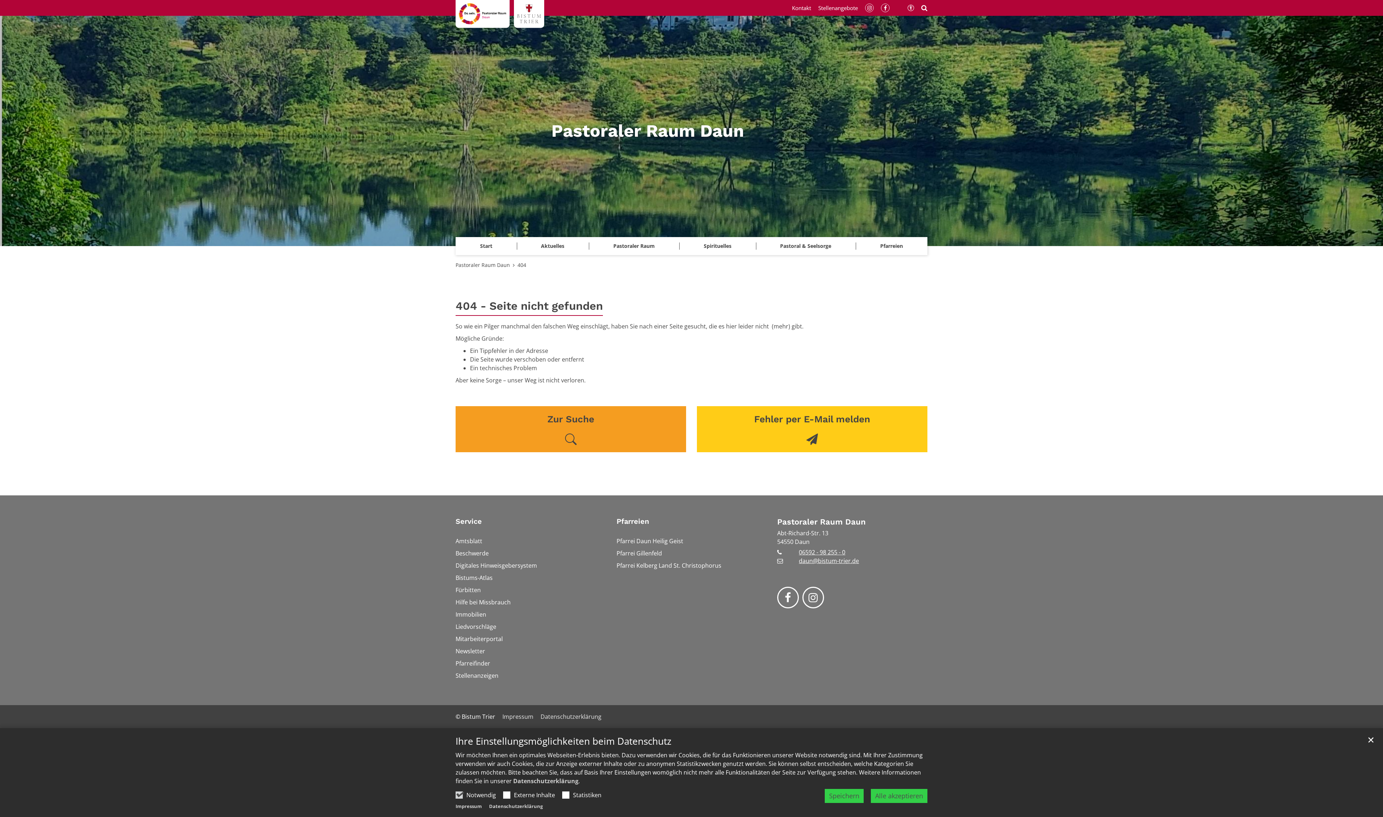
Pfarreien (633, 521)
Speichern (844, 795)
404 (522, 265)
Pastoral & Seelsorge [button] (805, 245)
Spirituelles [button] (717, 245)
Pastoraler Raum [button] (634, 245)
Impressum (469, 806)
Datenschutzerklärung (545, 781)
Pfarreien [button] (891, 245)
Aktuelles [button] (552, 245)
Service (469, 521)
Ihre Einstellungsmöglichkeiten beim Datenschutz (563, 741)
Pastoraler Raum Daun (483, 265)
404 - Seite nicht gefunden (529, 306)
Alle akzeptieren (899, 795)
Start (486, 245)
